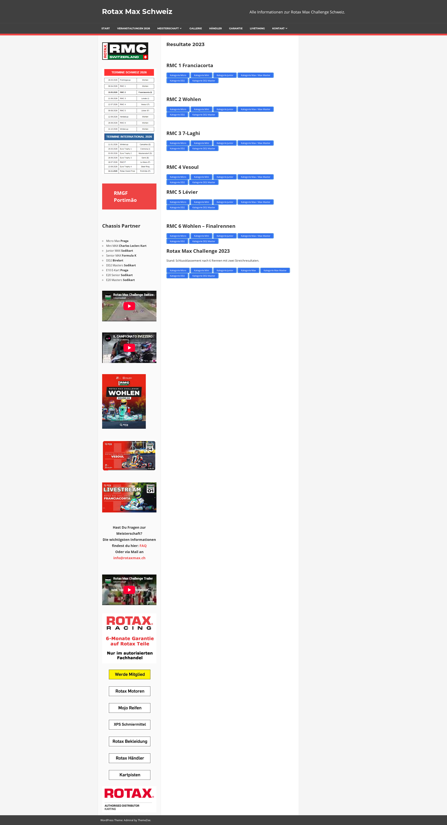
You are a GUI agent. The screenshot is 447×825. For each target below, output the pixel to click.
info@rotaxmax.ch (129, 558)
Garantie (236, 28)
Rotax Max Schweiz (137, 11)
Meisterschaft (168, 28)
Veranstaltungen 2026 (133, 28)
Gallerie (195, 28)
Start (105, 28)
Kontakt (278, 28)
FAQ (143, 545)
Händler (215, 28)
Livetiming (257, 28)
